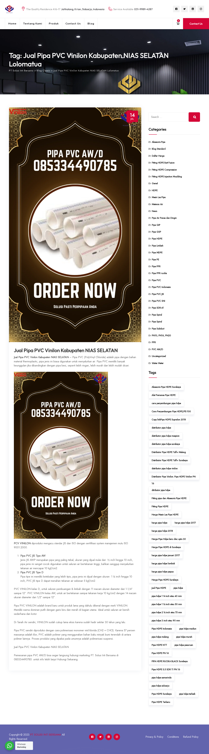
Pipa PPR (156, 266)
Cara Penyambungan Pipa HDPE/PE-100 (171, 411)
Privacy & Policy (154, 737)
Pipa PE (155, 259)
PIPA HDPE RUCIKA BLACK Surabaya (170, 661)
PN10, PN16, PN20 (161, 335)
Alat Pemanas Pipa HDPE (164, 395)
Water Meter (158, 363)
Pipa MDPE (157, 252)
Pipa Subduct (158, 328)
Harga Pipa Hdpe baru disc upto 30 (169, 539)
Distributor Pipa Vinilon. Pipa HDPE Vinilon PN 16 (174, 477)
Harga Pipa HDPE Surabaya (165, 579)
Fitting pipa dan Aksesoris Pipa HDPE (169, 498)
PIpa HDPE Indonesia (162, 628)
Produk (54, 23)
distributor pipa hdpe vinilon (165, 468)
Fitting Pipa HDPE (160, 506)
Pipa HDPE (157, 238)
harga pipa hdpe (159, 522)
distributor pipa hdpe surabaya (166, 444)
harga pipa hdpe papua (163, 571)
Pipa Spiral (157, 314)
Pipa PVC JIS (158, 294)
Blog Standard (159, 148)
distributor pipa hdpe (161, 427)
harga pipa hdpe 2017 (185, 522)
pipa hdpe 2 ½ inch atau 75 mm (167, 612)
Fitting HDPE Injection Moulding (167, 176)
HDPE (155, 190)
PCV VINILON (22, 543)
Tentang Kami (32, 23)
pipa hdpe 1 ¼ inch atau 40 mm (167, 596)
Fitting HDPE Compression (164, 169)
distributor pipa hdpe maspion (165, 435)
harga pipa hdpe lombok (163, 563)
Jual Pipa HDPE (159, 588)
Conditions (173, 737)
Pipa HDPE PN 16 (160, 653)
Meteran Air (157, 204)
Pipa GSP (156, 231)
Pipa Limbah (157, 245)
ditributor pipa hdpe (161, 490)
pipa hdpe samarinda (161, 677)
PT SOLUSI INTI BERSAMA (45, 735)
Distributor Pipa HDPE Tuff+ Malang (169, 452)
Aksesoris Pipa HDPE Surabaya (166, 387)
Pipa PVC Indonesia (161, 287)
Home (12, 23)
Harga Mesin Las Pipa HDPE (165, 514)
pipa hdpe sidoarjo (160, 685)
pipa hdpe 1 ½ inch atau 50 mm (167, 604)
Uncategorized (159, 356)
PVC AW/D (157, 349)
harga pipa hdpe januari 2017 (166, 555)
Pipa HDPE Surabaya (162, 693)
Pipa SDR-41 (158, 307)
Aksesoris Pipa (158, 142)
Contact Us (73, 23)
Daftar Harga (158, 155)
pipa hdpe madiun (187, 628)
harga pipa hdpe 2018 (162, 530)
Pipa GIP (156, 225)
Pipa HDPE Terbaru (161, 702)
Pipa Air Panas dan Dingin (164, 218)
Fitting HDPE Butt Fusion (163, 162)
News (154, 211)
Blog (91, 23)
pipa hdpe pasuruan (184, 645)
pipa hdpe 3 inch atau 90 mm (166, 620)
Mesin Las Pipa (159, 197)
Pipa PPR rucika (159, 273)
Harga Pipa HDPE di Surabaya (166, 547)
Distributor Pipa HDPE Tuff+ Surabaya (170, 460)
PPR (154, 342)
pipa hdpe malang (160, 636)
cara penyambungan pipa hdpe (166, 403)
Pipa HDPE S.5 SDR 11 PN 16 (166, 669)
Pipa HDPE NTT (159, 645)
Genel (155, 183)
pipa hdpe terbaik (187, 693)
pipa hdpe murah (184, 636)
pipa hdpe (178, 588)
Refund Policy (190, 737)
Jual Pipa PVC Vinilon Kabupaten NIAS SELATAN (66, 350)
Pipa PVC (156, 280)
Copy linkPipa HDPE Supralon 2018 (169, 419)
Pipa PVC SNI (158, 301)
